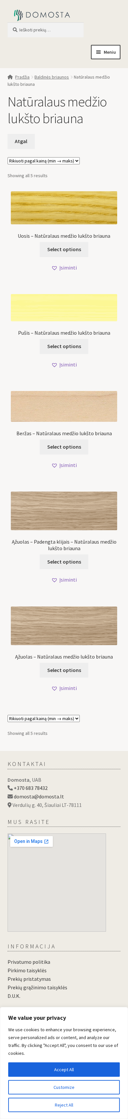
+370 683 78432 (31, 788)
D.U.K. (14, 996)
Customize (64, 1087)
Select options (64, 249)
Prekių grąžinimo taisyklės (37, 987)
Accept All (64, 1069)
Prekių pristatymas (29, 979)
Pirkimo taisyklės (27, 970)
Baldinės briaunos (51, 77)
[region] (64, 1063)
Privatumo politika (29, 962)
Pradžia (22, 77)
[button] (64, 268)
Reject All (64, 1105)
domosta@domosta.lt (39, 796)
